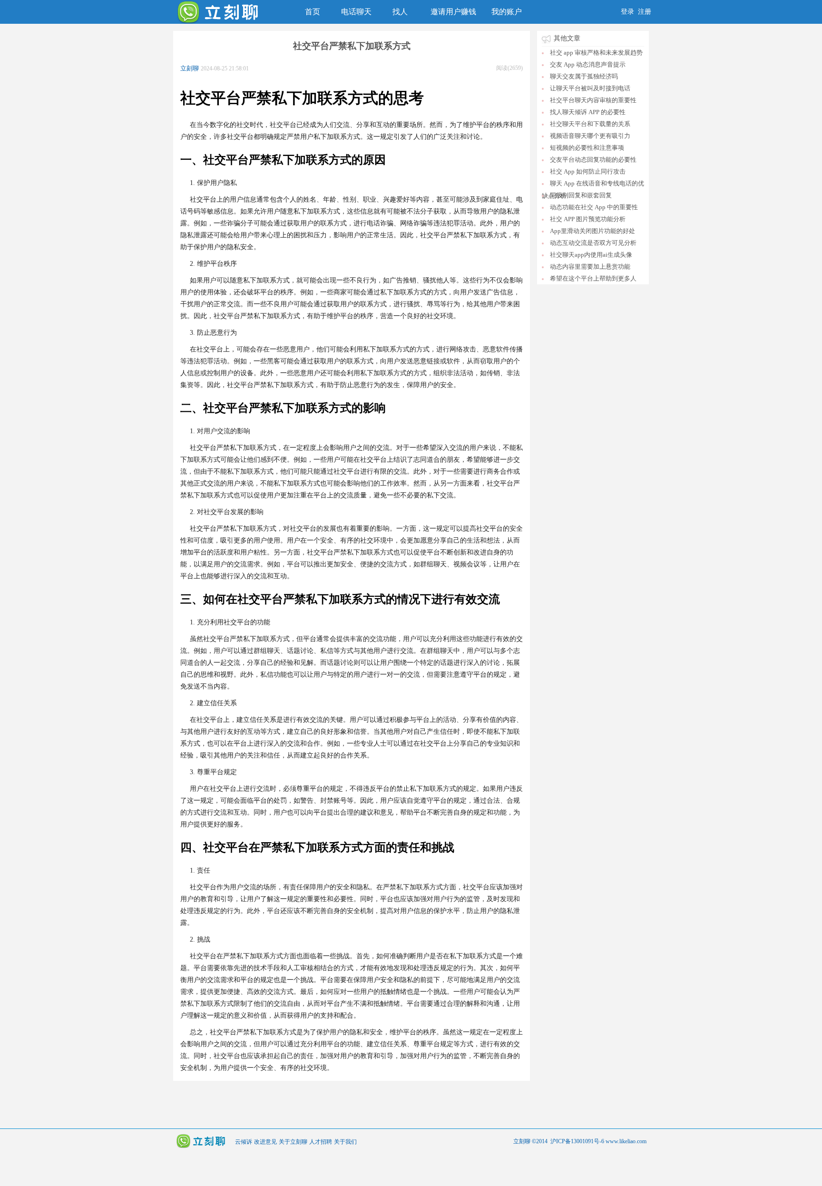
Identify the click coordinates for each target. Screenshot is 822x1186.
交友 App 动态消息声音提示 (588, 64)
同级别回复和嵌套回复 (581, 195)
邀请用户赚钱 (453, 12)
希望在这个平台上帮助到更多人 (593, 278)
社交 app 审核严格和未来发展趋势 (596, 52)
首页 (312, 12)
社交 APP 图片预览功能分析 (588, 219)
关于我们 (345, 1141)
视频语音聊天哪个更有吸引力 (590, 135)
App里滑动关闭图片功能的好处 (592, 230)
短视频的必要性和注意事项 (587, 147)
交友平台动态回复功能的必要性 (593, 159)
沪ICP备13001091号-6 (577, 1141)
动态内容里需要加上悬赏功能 (590, 266)
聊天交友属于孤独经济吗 (584, 76)
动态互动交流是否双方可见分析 (593, 242)
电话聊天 (356, 12)
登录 (627, 11)
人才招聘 (320, 1141)
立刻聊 (189, 68)
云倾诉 (243, 1141)
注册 (644, 11)
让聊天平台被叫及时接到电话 (590, 88)
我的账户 (506, 12)
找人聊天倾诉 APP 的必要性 (588, 112)
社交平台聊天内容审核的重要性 (593, 100)
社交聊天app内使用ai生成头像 (591, 254)
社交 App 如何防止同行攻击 (588, 171)
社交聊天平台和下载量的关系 (590, 123)
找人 (400, 12)
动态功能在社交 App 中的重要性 (594, 207)
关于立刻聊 (293, 1141)
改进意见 (265, 1141)
